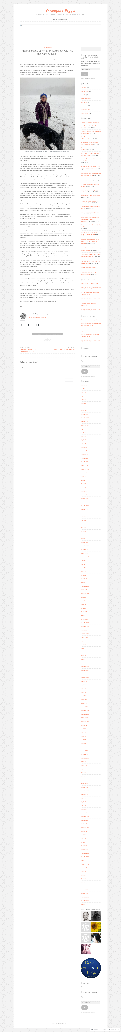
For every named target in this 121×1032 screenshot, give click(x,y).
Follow (84, 74)
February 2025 (84, 451)
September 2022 (85, 557)
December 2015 (85, 791)
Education (83, 95)
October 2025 (84, 421)
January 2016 (84, 787)
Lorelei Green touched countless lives (90, 195)
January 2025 (84, 454)
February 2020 (84, 659)
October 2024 (84, 465)
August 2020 (84, 637)
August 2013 (84, 867)
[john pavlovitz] (86, 916)
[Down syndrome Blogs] (91, 978)
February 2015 (84, 813)
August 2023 (84, 516)
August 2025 (84, 429)
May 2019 (83, 692)
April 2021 (83, 608)
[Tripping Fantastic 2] (86, 927)
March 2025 (84, 447)
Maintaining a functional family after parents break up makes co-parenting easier (90, 219)
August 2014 (84, 831)
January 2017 (84, 783)
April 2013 (83, 882)
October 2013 (84, 860)
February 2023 (84, 538)
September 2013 (85, 864)
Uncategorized (47, 47)
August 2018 (84, 725)
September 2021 (85, 593)
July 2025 (83, 432)
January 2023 (84, 542)
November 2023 (85, 505)
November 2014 (85, 820)
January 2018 (84, 750)
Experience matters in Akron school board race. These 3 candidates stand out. (90, 241)
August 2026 (84, 385)
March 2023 (84, 535)
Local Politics (84, 102)
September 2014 (85, 827)
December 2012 (85, 897)
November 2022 (85, 549)
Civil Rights (84, 87)
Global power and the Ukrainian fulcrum (28, 350)
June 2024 (83, 480)
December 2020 (85, 622)
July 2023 (83, 520)
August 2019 (84, 681)
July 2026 (83, 388)
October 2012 (84, 904)
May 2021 (83, 604)
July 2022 (83, 564)
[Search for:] (91, 49)
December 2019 (85, 666)
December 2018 (85, 710)
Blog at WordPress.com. (60, 1023)
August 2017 (84, 765)
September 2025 (85, 425)
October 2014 (84, 824)
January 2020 (84, 663)
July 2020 (83, 641)
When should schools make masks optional (47, 334)
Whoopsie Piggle (60, 10)
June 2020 (83, 644)
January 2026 (84, 410)
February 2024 (84, 494)
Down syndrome (85, 91)
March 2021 (84, 611)
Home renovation (85, 98)
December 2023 (85, 502)
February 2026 (84, 407)
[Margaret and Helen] (86, 949)
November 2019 (85, 670)
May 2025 (83, 440)
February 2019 (84, 703)
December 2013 (85, 853)
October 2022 (84, 553)
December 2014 (85, 816)
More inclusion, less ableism (64, 348)
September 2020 (85, 633)
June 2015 (83, 798)
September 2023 (85, 513)
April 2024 (83, 487)
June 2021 (83, 600)
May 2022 (83, 571)
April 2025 (83, 443)
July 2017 (83, 769)
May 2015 (83, 802)
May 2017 (83, 772)
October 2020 (84, 630)
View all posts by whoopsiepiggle (37, 317)
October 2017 (84, 761)
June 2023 (83, 524)
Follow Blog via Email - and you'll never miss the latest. (90, 57)
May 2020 (83, 648)
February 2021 (84, 615)
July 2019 (83, 685)
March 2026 (84, 403)
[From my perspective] (96, 916)
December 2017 (85, 754)
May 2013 (83, 878)
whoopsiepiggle (52, 59)
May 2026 (83, 396)
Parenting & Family (85, 109)
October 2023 (84, 509)
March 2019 (84, 699)
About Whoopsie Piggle (60, 19)
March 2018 (84, 743)
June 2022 (83, 568)
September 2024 (85, 469)
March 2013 (84, 886)
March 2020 (84, 655)
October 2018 (84, 717)
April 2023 (83, 531)
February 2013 (84, 889)
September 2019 (85, 677)
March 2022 (84, 579)
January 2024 (84, 498)
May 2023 (83, 527)
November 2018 (85, 714)
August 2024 (84, 472)
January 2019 (84, 706)
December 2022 (85, 546)
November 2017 (85, 758)
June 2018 (83, 732)
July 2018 (83, 728)
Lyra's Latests (84, 106)
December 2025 (85, 414)
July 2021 (83, 597)
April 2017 (83, 776)
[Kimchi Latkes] (96, 938)
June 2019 (83, 688)
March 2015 (84, 809)
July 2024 (83, 476)
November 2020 (85, 626)
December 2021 (85, 586)
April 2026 (83, 399)
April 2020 (83, 652)
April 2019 (83, 696)
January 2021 (84, 619)
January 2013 (84, 893)
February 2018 (84, 747)
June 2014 (83, 838)
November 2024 (85, 461)
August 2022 (84, 560)
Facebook (86, 348)
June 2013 (83, 875)
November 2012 (85, 900)
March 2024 (84, 491)
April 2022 (83, 575)
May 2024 (83, 483)
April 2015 (83, 805)
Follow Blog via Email (90, 356)
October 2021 (84, 590)
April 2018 (83, 739)
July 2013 (83, 871)
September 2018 (85, 721)
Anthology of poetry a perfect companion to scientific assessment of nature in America (91, 248)
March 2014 (84, 845)
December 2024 (85, 458)
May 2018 (83, 736)
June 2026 (83, 392)
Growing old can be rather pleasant (90, 212)
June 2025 (83, 436)
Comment (69, 380)
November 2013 (85, 856)
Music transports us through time (89, 283)
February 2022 (84, 582)
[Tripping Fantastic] (86, 938)
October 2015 (84, 794)
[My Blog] (96, 927)
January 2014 (84, 849)
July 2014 (83, 835)
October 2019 (84, 674)
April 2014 (83, 842)
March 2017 (84, 780)
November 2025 (85, 418)
